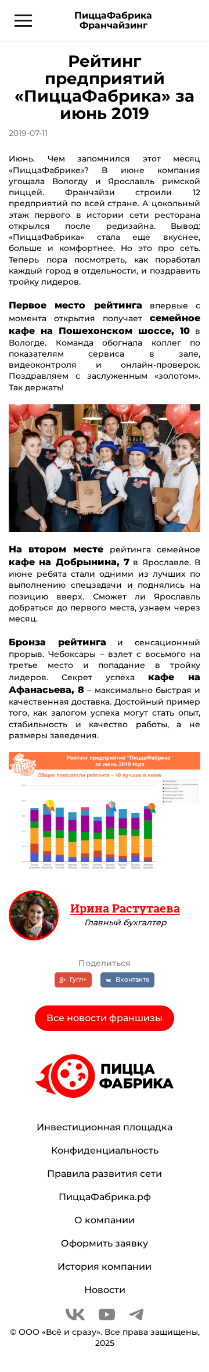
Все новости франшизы (104, 1017)
